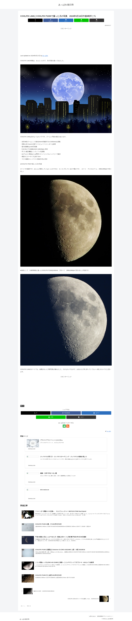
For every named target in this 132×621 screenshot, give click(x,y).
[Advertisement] (66, 43)
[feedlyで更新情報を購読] (64, 426)
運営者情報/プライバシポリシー (105, 616)
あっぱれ (45, 55)
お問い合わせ (92, 616)
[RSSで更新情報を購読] (67, 426)
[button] (96, 20)
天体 (23, 405)
